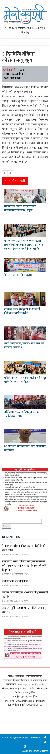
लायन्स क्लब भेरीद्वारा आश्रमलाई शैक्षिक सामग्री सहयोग (22, 311)
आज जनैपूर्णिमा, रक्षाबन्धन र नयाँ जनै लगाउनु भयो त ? (24, 345)
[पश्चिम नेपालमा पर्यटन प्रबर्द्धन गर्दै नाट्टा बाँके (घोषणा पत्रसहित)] (25, 368)
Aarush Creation (40, 751)
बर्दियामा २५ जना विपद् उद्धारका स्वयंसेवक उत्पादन (22, 414)
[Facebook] (45, 738)
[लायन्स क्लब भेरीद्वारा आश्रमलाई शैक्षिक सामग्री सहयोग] (25, 299)
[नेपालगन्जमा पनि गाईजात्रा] (25, 265)
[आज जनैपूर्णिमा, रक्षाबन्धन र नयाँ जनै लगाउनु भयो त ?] (25, 333)
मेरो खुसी (11, 70)
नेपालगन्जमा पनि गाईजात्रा (18, 275)
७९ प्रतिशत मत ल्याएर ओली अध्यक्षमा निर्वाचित (25, 448)
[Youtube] (25, 746)
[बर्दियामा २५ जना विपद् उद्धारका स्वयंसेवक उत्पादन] (25, 402)
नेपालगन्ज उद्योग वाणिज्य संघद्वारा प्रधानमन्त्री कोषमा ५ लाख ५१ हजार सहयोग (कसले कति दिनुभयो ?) (23, 244)
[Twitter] (45, 742)
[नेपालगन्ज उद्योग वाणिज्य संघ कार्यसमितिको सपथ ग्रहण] (25, 196)
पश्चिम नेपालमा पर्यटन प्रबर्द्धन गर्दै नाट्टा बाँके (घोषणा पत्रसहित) (25, 379)
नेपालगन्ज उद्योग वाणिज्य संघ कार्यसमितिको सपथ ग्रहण (20, 208)
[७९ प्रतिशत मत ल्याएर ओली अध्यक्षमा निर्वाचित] (25, 436)
